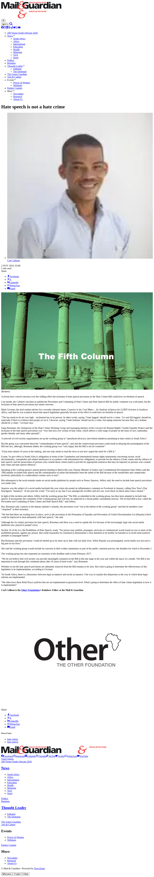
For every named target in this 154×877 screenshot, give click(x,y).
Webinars (11, 840)
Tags (3, 759)
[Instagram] (5, 28)
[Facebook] (2, 28)
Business (5, 801)
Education (12, 782)
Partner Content (8, 845)
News (5, 768)
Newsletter (12, 858)
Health (10, 785)
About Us (12, 863)
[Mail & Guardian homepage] (77, 10)
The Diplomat (13, 817)
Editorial (11, 814)
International (13, 780)
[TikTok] (12, 28)
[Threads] (9, 28)
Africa (10, 777)
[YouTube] (19, 28)
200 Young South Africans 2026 (16, 761)
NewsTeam (39, 868)
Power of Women (15, 837)
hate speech (12, 742)
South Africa (13, 774)
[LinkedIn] (7, 28)
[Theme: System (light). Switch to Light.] (5, 24)
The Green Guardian (11, 822)
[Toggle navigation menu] (3, 20)
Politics (4, 798)
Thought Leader (13, 808)
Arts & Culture (8, 824)
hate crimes (12, 739)
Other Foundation (30, 590)
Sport (9, 793)
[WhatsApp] (17, 28)
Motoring (11, 788)
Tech (9, 790)
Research (11, 860)
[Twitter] (14, 28)
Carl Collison (13, 260)
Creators (10, 759)
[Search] (11, 24)
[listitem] (7, 756)
